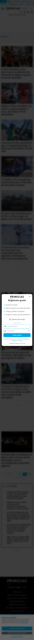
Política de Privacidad (23, 339)
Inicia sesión (22, 343)
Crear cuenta (17, 335)
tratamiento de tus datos (17, 340)
